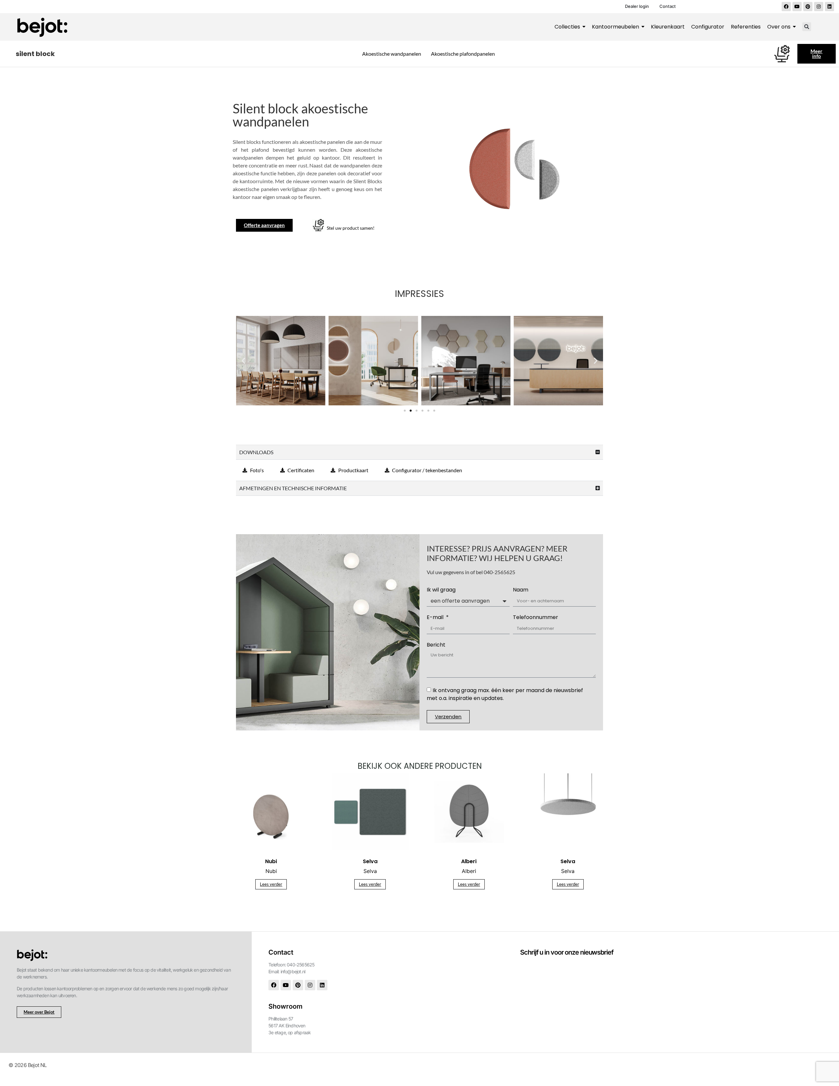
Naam (520, 590)
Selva (370, 871)
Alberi (469, 871)
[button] (806, 26)
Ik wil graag (441, 590)
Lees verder (271, 884)
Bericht (436, 645)
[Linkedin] (829, 6)
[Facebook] (786, 6)
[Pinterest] (807, 6)
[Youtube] (797, 6)
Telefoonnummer (535, 618)
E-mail (436, 618)
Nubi (271, 871)
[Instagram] (818, 6)
